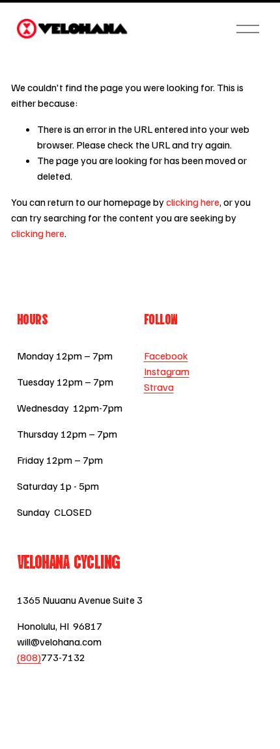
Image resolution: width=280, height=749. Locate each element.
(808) (29, 657)
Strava (159, 386)
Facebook (166, 355)
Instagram (166, 371)
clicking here (192, 201)
